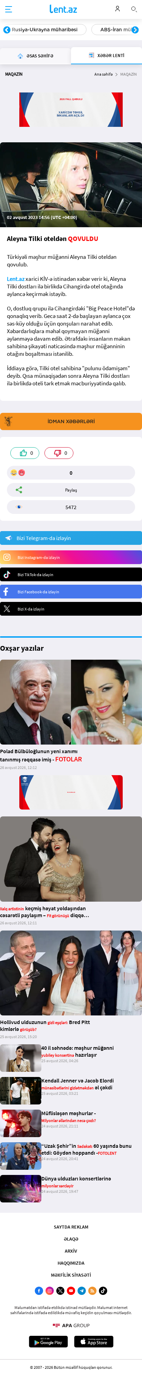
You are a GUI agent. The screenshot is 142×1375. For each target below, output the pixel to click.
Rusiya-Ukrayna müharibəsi (45, 29)
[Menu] (8, 9)
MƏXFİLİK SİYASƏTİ (71, 1275)
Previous (7, 30)
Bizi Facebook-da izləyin (38, 591)
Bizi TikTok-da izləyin (35, 574)
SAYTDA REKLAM (71, 1227)
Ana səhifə (103, 74)
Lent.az (15, 279)
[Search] (134, 8)
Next (135, 30)
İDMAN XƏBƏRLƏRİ (71, 421)
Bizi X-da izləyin (31, 609)
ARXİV (71, 1251)
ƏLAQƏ (71, 1239)
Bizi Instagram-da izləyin (39, 557)
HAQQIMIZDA (71, 1263)
